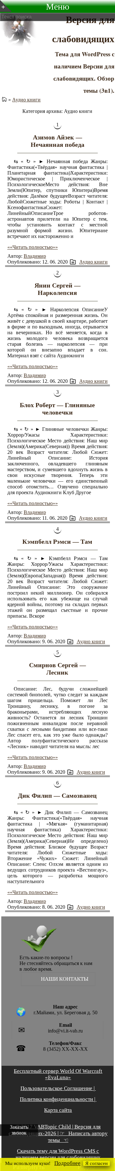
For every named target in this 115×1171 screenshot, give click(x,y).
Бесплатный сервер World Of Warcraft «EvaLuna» (58, 1074)
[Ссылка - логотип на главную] (30, 940)
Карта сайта (58, 1110)
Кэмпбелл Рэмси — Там (57, 541)
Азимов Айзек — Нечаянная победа (57, 141)
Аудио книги (26, 99)
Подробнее (67, 1163)
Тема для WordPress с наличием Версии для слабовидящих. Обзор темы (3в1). (83, 72)
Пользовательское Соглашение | (58, 1088)
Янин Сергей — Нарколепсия (57, 289)
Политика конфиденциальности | (58, 1099)
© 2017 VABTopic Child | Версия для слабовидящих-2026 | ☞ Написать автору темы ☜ (58, 1133)
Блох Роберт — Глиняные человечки (57, 408)
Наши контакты (64, 979)
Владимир (35, 256)
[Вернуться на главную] (4, 99)
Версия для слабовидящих (83, 28)
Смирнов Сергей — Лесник (57, 668)
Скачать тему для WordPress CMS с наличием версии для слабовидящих (58, 1154)
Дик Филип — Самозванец (57, 795)
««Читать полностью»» (32, 247)
